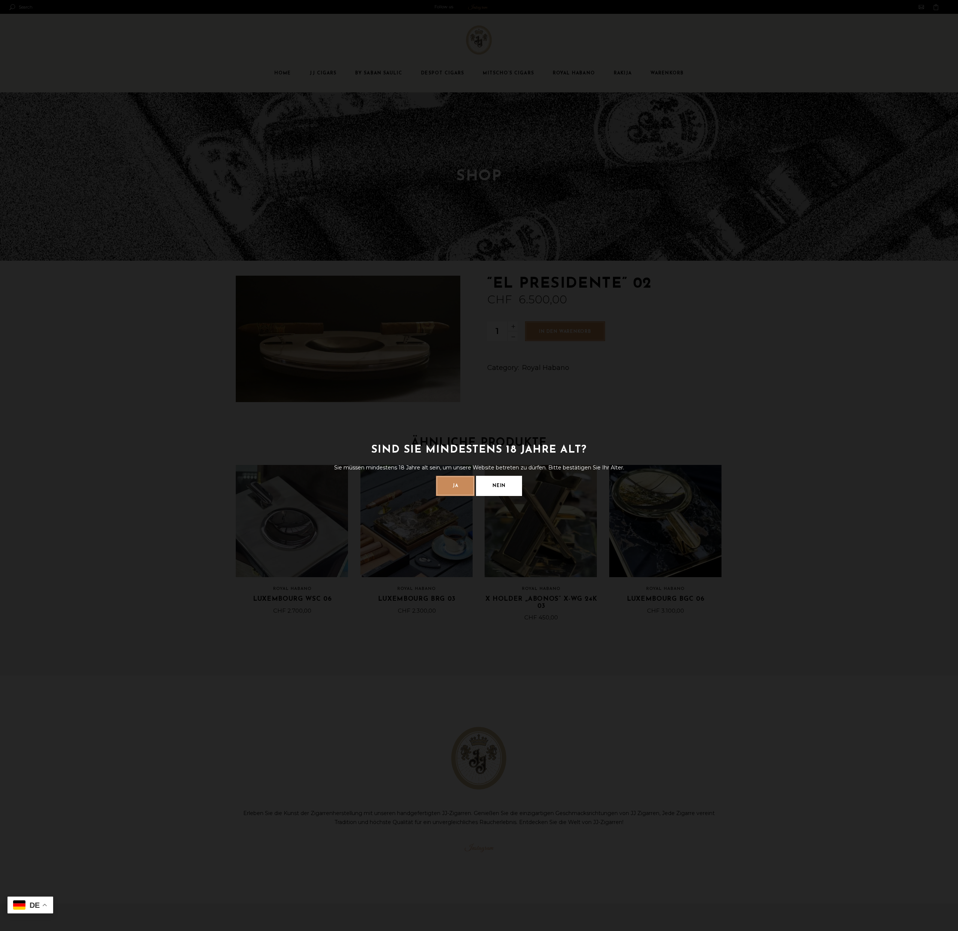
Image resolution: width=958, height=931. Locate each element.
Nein (499, 486)
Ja (455, 486)
